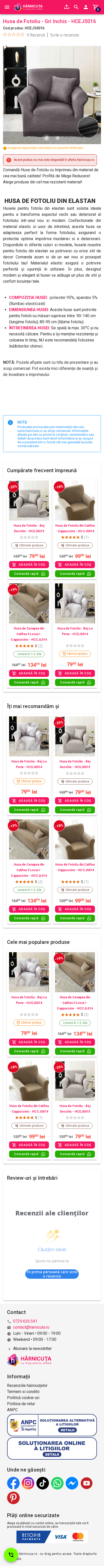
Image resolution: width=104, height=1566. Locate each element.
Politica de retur (21, 1403)
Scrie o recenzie (64, 35)
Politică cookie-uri (23, 1397)
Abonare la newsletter (32, 1348)
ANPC (12, 1409)
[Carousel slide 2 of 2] (57, 137)
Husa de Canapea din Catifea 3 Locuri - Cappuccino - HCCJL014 (29, 634)
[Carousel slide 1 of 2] (46, 137)
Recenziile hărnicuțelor (27, 1385)
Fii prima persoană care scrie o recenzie (52, 1274)
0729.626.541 (25, 1321)
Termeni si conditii (23, 1391)
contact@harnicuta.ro (31, 1327)
